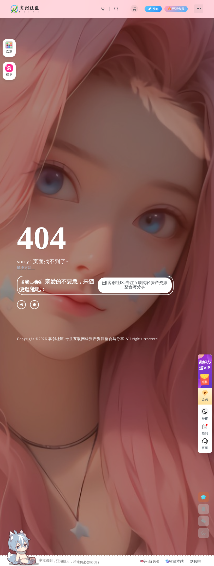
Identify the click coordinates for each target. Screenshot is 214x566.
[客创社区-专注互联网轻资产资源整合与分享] (21, 304)
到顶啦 (195, 561)
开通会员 (178, 9)
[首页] (203, 497)
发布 (155, 9)
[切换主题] (203, 533)
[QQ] (34, 304)
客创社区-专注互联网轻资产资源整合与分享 (86, 339)
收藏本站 (177, 561)
